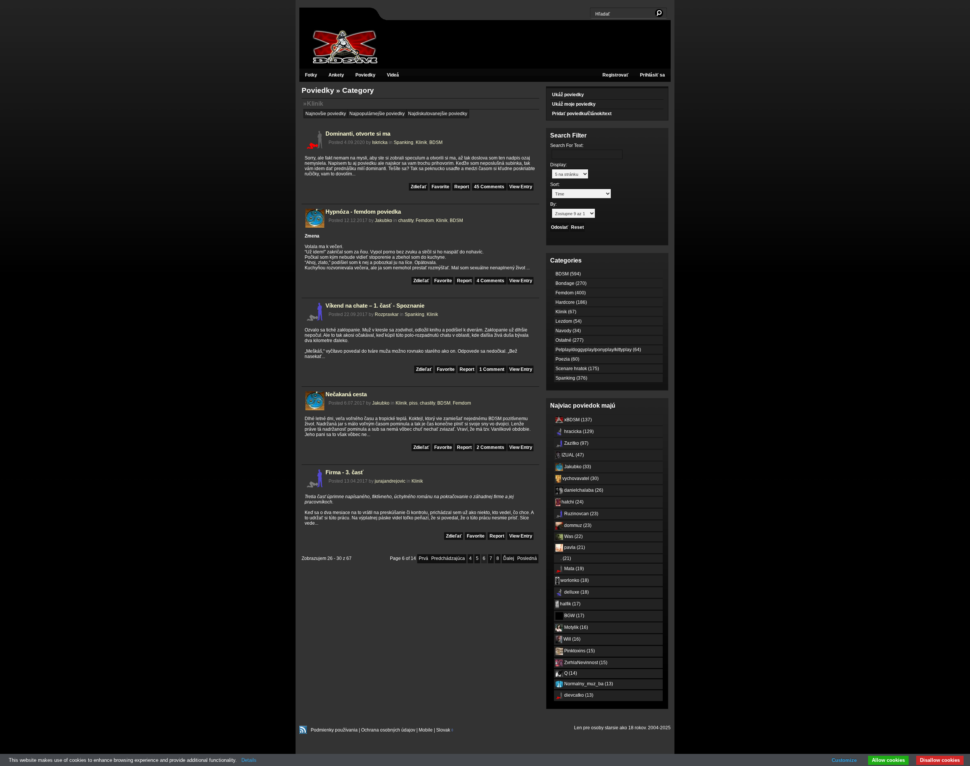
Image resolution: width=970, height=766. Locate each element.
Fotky (311, 75)
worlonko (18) (574, 580)
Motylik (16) (575, 627)
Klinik (315, 103)
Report (461, 186)
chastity (405, 220)
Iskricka (380, 142)
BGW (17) (573, 615)
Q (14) (570, 673)
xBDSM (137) (577, 419)
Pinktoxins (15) (579, 650)
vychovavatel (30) (580, 478)
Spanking (403, 142)
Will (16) (571, 639)
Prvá (423, 558)
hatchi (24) (572, 502)
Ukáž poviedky (568, 94)
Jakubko (383, 220)
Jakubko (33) (577, 466)
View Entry (520, 186)
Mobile (426, 730)
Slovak (442, 730)
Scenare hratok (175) (577, 368)
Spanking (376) (571, 378)
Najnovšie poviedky (325, 113)
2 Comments (491, 447)
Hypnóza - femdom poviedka (363, 212)
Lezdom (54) (568, 321)
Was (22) (573, 536)
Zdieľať (419, 186)
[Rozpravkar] (314, 320)
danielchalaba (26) (583, 490)
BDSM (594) (568, 274)
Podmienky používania (334, 730)
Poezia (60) (567, 359)
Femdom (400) (570, 292)
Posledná (527, 558)
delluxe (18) (576, 592)
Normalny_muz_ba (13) (588, 683)
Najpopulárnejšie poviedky (377, 113)
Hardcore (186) (571, 302)
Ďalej (508, 558)
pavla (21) (574, 547)
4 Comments (491, 280)
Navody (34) (568, 330)
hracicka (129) (578, 431)
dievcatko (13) (578, 695)
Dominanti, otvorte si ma (357, 134)
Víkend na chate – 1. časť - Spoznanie (374, 306)
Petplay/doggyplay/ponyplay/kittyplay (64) (598, 349)
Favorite (440, 186)
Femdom (425, 220)
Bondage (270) (571, 283)
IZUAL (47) (572, 455)
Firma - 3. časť (344, 472)
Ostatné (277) (569, 340)
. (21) (565, 558)
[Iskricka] (314, 148)
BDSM (436, 142)
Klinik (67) (565, 311)
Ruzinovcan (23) (580, 513)
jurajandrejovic (390, 481)
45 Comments (489, 186)
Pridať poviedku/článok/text (582, 113)
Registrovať (615, 75)
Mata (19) (573, 568)
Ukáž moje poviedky (574, 104)
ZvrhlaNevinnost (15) (585, 662)
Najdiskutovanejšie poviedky (437, 113)
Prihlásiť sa (652, 75)
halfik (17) (569, 604)
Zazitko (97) (575, 443)
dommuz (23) (577, 525)
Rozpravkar (387, 314)
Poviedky (365, 75)
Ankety (336, 75)
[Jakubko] (314, 226)
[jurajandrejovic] (314, 486)
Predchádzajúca (448, 558)
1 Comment (492, 369)
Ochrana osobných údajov (388, 730)
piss (413, 403)
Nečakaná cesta (346, 394)
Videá (393, 75)
